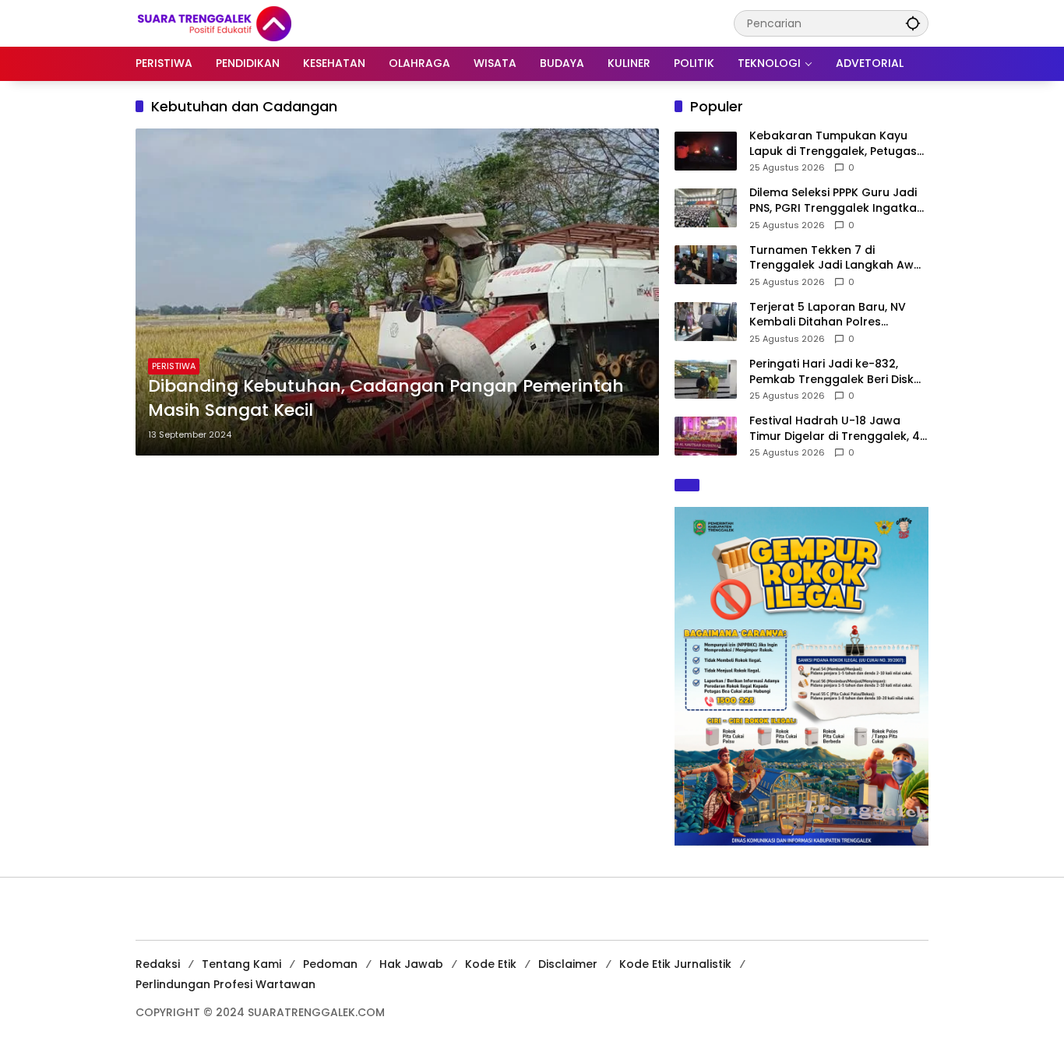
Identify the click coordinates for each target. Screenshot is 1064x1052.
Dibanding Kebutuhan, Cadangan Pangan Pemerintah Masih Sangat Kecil (386, 398)
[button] (912, 23)
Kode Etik (490, 964)
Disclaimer (567, 964)
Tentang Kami (241, 964)
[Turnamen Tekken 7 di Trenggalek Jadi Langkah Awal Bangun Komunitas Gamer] (706, 264)
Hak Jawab (411, 964)
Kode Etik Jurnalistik (675, 964)
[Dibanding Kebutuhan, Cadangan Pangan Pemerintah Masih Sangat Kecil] (397, 292)
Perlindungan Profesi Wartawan (225, 984)
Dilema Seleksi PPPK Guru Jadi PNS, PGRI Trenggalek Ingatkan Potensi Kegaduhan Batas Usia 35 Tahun (836, 200)
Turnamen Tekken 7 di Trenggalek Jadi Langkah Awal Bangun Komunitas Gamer (837, 258)
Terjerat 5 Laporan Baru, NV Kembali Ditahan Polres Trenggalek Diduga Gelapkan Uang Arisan (833, 315)
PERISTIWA (174, 366)
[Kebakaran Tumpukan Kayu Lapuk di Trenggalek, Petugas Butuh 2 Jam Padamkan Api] (706, 151)
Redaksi (158, 964)
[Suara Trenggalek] (243, 22)
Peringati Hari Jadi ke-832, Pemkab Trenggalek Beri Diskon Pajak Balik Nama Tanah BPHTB (838, 372)
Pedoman (330, 964)
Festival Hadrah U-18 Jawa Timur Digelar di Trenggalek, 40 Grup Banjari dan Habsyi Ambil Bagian (838, 428)
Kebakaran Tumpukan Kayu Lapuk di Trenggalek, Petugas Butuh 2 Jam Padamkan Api (833, 143)
